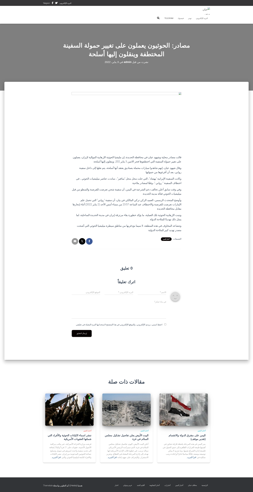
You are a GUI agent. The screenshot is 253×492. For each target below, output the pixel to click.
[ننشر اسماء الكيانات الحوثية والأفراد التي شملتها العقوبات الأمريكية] (69, 409)
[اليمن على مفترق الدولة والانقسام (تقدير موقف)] (183, 409)
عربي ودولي (127, 485)
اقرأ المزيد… (191, 457)
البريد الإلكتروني (65, 3)
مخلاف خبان (192, 485)
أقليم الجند (141, 485)
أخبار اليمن (166, 239)
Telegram (46, 3)
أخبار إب (167, 485)
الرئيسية (205, 485)
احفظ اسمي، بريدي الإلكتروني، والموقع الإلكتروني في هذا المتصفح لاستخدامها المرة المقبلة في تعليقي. (119, 324)
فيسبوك (52, 3)
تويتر (56, 3)
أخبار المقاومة (154, 485)
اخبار (116, 485)
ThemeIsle (48, 485)
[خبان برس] (204, 11)
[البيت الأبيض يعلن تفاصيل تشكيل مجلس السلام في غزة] (126, 409)
